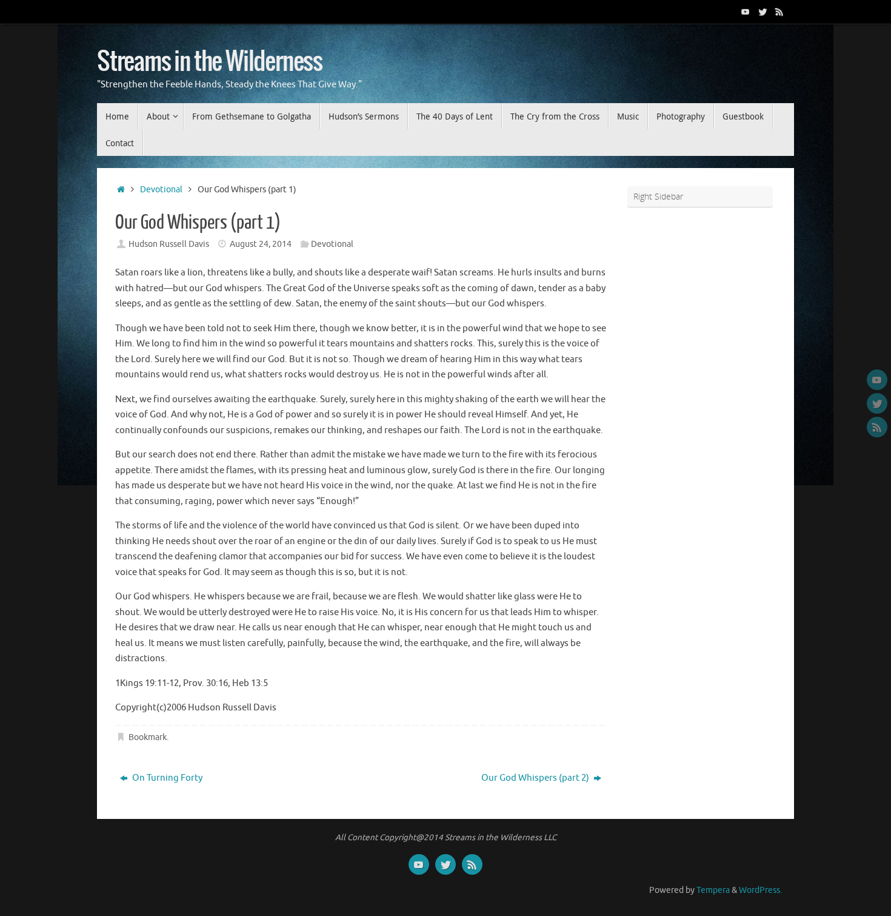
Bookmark (147, 737)
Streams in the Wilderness (209, 62)
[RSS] (779, 11)
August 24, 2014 (261, 244)
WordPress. (760, 890)
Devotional (161, 189)
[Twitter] (762, 11)
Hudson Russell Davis (168, 244)
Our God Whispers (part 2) (536, 778)
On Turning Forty (166, 778)
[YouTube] (745, 11)
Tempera (713, 890)
